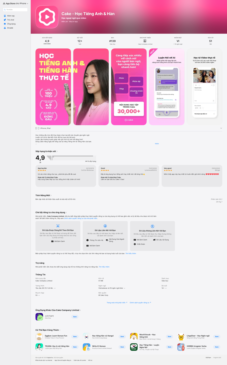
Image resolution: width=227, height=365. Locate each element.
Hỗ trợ (90, 360)
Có (36, 295)
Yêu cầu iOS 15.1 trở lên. (44, 288)
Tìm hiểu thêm (130, 253)
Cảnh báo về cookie (80, 360)
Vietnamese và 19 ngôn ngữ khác (110, 288)
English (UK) (217, 357)
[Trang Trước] (33, 87)
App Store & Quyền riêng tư (63, 360)
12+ (163, 288)
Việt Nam (208, 357)
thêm (157, 144)
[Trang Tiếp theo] (224, 87)
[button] (15, 16)
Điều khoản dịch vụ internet (43, 360)
